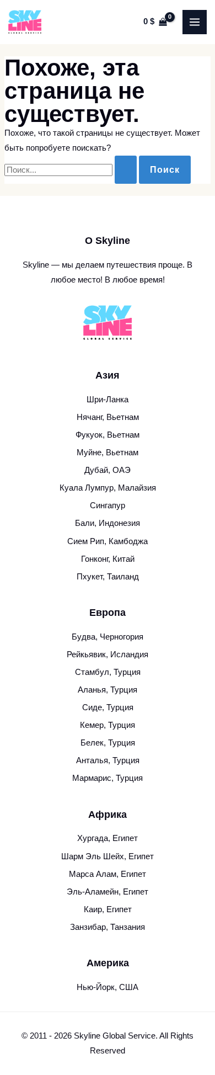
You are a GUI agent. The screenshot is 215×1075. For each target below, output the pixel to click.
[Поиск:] (71, 170)
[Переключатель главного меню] (194, 22)
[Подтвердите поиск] (126, 170)
